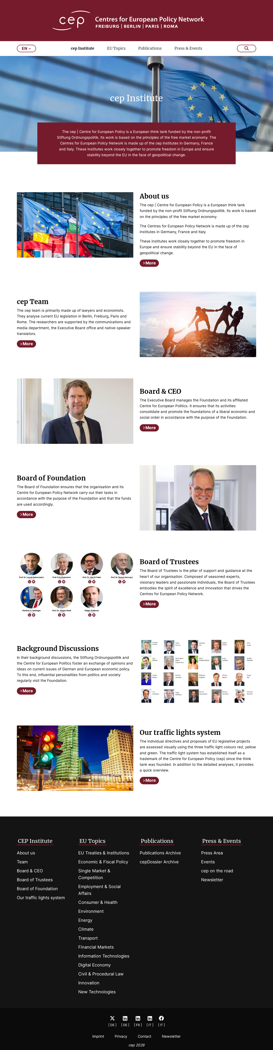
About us (26, 852)
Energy (85, 920)
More (150, 263)
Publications (150, 48)
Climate (86, 929)
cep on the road (217, 870)
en (24, 48)
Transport (88, 938)
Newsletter (212, 879)
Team (22, 861)
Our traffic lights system (41, 897)
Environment (91, 911)
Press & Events (188, 48)
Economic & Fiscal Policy (103, 861)
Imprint (98, 1036)
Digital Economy (94, 965)
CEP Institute (35, 841)
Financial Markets (96, 947)
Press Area (212, 852)
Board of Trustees (35, 879)
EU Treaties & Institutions (103, 852)
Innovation (88, 982)
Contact (144, 1036)
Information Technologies (103, 956)
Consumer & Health (98, 902)
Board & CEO (30, 870)
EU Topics (116, 48)
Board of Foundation (37, 888)
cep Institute (82, 48)
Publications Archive (160, 852)
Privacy (121, 1036)
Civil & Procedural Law (100, 973)
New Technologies (97, 991)
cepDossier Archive (159, 861)
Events (208, 861)
